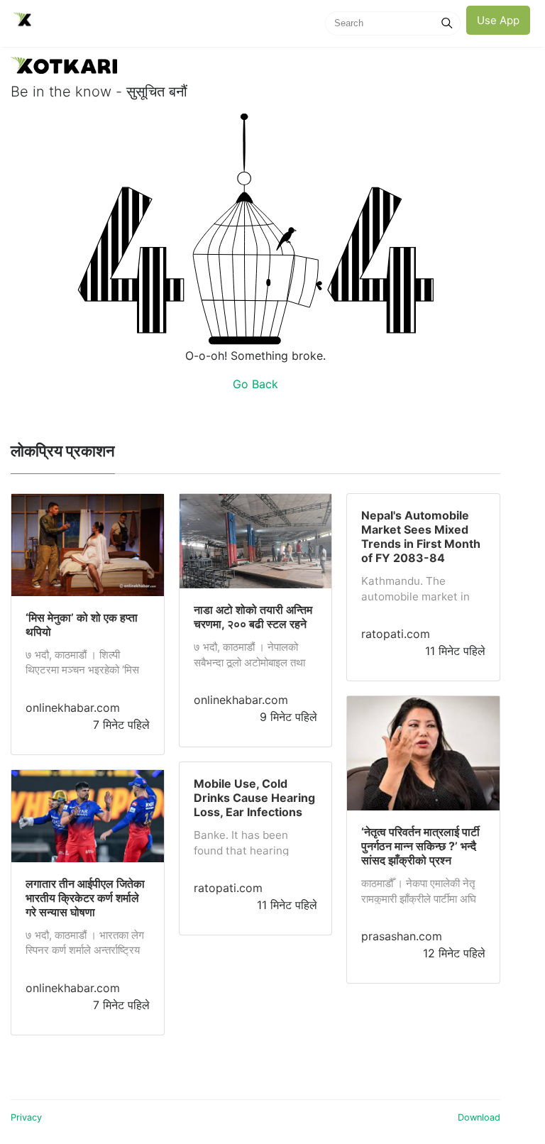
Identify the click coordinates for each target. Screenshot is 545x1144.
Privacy (26, 1117)
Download (479, 1117)
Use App (498, 20)
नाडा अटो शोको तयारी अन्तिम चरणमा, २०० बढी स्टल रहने (253, 617)
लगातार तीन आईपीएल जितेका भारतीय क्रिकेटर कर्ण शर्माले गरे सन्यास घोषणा (85, 897)
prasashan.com (401, 936)
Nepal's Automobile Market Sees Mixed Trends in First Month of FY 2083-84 (420, 536)
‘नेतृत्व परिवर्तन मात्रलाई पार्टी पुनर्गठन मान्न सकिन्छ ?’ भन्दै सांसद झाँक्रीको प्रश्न (420, 846)
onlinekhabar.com (73, 707)
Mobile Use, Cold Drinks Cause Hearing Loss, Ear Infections (254, 797)
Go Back (255, 384)
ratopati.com (228, 888)
